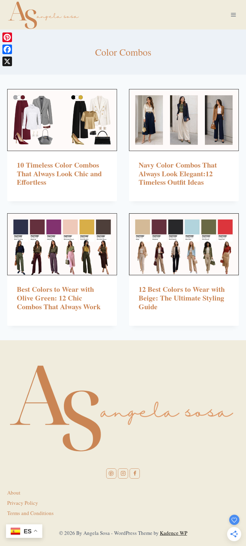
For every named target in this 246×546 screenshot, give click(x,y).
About (13, 492)
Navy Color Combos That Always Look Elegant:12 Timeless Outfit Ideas (178, 173)
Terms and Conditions (30, 513)
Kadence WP (173, 532)
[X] (7, 61)
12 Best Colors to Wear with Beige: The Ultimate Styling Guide (182, 298)
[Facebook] (7, 49)
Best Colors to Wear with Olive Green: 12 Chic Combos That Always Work (58, 298)
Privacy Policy (22, 502)
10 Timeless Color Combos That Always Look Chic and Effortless (59, 173)
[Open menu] (233, 14)
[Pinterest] (7, 37)
